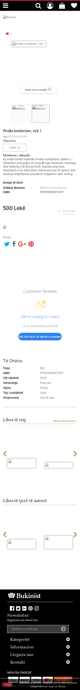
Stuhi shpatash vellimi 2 (21, 473)
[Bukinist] (18, 19)
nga (5, 136)
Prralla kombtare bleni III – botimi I (21, 554)
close (7, 684)
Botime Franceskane (53, 187)
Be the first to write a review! (40, 337)
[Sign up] (63, 629)
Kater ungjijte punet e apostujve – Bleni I (58, 556)
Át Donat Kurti (17, 136)
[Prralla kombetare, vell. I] (20, 114)
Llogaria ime (21, 655)
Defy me (59, 472)
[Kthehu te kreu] (7, 34)
